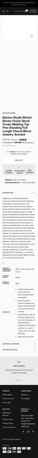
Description (8, 193)
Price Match (25, 399)
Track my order (8, 399)
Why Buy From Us (10, 350)
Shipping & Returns (11, 344)
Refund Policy (8, 419)
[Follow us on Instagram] (28, 431)
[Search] (7, 11)
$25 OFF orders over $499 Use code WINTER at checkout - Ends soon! (19, 3)
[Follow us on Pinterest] (33, 431)
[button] (19, 142)
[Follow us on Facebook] (23, 431)
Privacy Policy (8, 423)
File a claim (7, 403)
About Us (24, 395)
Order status (7, 395)
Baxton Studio (9, 113)
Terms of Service (9, 427)
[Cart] (25, 11)
